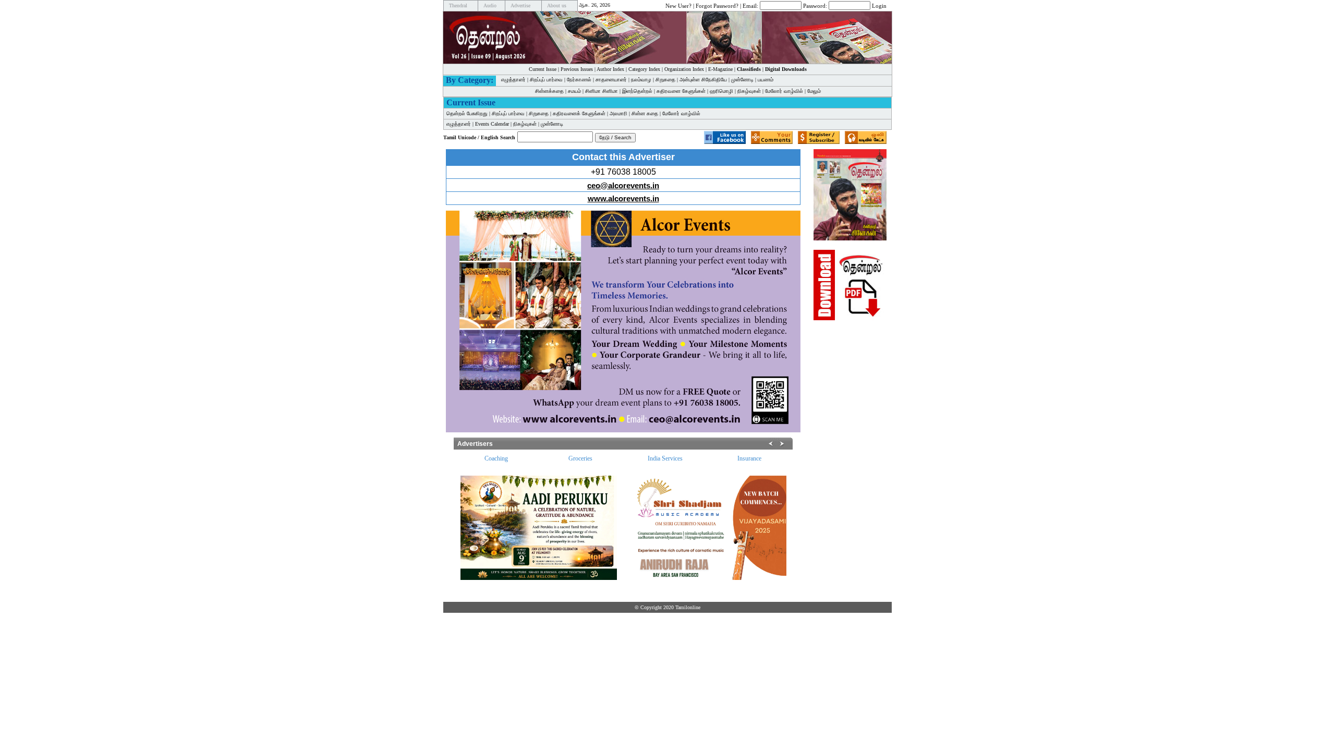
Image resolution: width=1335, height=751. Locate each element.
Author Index (610, 69)
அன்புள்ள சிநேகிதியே (703, 79)
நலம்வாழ (641, 79)
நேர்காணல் (579, 79)
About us (556, 5)
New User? (678, 5)
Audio (489, 5)
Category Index (644, 69)
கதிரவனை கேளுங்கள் (681, 91)
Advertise (520, 5)
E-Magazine (720, 69)
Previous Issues (577, 69)
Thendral (458, 5)
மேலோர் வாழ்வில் (784, 91)
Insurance (749, 458)
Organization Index (684, 69)
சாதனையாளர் (611, 79)
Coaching (496, 458)
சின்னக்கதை (549, 91)
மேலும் (814, 91)
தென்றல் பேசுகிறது (467, 113)
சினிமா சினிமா (601, 91)
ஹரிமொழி (721, 91)
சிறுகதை (665, 79)
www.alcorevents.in (623, 198)
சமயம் (574, 91)
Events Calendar (492, 124)
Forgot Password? (717, 5)
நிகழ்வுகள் (749, 91)
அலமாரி (618, 113)
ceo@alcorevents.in (623, 185)
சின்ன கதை (645, 113)
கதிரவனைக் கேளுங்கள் (579, 113)
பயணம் (765, 79)
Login (879, 5)
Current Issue (542, 69)
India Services (665, 458)
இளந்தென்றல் (637, 91)
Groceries (580, 458)
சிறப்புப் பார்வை (546, 79)
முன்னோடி (742, 79)
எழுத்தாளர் (513, 79)
